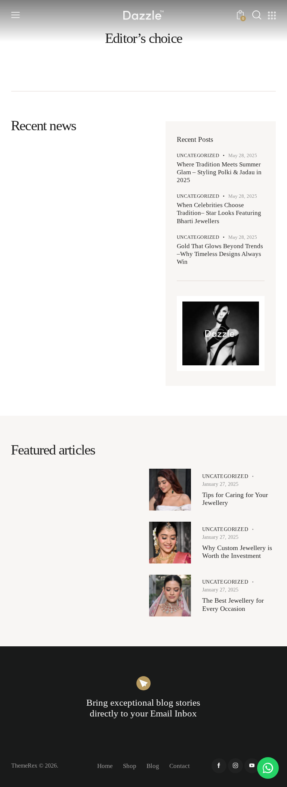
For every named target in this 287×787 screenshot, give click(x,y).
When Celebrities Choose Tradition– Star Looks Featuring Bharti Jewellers (219, 213)
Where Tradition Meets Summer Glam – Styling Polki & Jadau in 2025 (219, 172)
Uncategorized (198, 155)
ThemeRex (24, 765)
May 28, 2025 (242, 155)
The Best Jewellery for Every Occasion (233, 604)
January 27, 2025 (220, 484)
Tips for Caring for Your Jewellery (235, 499)
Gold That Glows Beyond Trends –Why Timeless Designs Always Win (220, 254)
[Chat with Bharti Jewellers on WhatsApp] (268, 768)
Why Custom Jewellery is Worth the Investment (237, 552)
